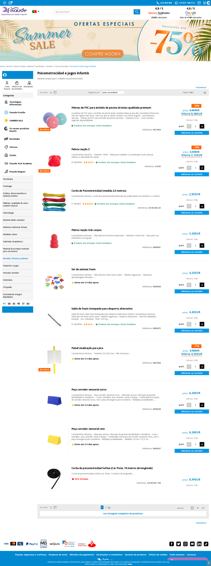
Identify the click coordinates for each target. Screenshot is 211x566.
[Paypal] (32, 543)
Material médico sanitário (17, 220)
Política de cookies (158, 555)
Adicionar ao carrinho (192, 133)
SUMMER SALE (17, 120)
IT (23, 303)
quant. (181, 126)
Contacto (191, 555)
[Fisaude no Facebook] (171, 544)
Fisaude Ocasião (17, 112)
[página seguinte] (205, 92)
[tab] (7, 85)
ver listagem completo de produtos (123, 513)
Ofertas (17, 147)
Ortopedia (17, 287)
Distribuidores (29, 87)
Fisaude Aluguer (17, 171)
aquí (130, 564)
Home (2, 66)
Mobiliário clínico (17, 234)
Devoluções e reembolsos (109, 555)
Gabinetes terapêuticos (17, 241)
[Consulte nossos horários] (10, 3)
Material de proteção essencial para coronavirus (17, 250)
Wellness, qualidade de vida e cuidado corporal (17, 204)
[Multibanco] (43, 544)
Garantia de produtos (135, 555)
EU (28, 303)
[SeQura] (54, 544)
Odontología (17, 212)
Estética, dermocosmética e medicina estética (17, 195)
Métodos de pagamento (82, 555)
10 (192, 508)
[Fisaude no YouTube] (192, 544)
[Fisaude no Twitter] (178, 544)
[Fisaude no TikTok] (206, 544)
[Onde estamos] (5, 3)
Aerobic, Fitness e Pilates (16, 66)
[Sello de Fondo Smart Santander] (87, 543)
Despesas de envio (58, 555)
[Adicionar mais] (202, 126)
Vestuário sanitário (17, 272)
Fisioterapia (17, 179)
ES (14, 303)
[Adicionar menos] (189, 126)
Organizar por (93, 93)
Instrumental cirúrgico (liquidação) (17, 295)
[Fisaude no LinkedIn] (199, 544)
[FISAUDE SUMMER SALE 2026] (105, 40)
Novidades (17, 139)
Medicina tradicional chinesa (17, 227)
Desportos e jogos (17, 265)
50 (203, 508)
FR (18, 303)
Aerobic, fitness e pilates (17, 258)
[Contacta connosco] (199, 3)
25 (198, 508)
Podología (17, 186)
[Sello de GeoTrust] (69, 543)
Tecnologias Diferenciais (17, 103)
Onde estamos (177, 555)
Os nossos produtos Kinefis (17, 130)
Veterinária (17, 280)
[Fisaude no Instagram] (185, 544)
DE (9, 303)
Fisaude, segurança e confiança (30, 555)
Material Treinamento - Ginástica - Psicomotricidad (47, 66)
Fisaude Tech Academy (17, 163)
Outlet (17, 155)
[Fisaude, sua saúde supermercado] (14, 11)
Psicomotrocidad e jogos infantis (83, 66)
